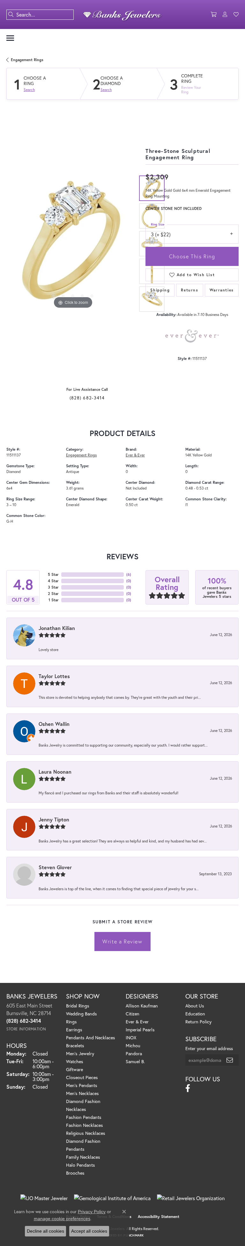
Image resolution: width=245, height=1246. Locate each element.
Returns (189, 290)
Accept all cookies (89, 1231)
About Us (194, 1006)
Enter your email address (209, 1048)
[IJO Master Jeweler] (44, 1198)
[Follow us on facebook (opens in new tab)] (187, 1088)
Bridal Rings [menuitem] (77, 1006)
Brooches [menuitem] (75, 1173)
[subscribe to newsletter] (230, 1060)
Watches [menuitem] (74, 1061)
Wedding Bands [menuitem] (81, 1014)
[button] (213, 14)
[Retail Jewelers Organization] (191, 1198)
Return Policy (198, 1022)
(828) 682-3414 (87, 398)
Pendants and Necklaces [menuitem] (90, 1038)
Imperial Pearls (140, 1030)
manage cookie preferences (62, 1218)
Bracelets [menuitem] (75, 1045)
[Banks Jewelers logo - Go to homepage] (122, 14)
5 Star (53, 574)
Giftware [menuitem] (74, 1069)
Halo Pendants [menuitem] (80, 1165)
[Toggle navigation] (10, 38)
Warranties (222, 290)
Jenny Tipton (54, 819)
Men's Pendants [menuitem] (81, 1085)
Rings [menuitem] (71, 1022)
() (128, 574)
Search (29, 90)
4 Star (53, 580)
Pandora (134, 1053)
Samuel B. (135, 1061)
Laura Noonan (55, 771)
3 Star (53, 587)
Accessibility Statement (158, 1216)
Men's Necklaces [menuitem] (82, 1093)
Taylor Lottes (54, 676)
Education (195, 1014)
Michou (133, 1045)
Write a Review (122, 941)
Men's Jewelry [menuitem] (80, 1053)
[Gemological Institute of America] (112, 1198)
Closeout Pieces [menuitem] (82, 1077)
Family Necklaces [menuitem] (83, 1157)
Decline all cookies (45, 1231)
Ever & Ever (135, 455)
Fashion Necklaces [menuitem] (84, 1125)
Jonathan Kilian (57, 628)
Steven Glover (55, 867)
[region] (72, 243)
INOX (131, 1038)
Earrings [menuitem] (74, 1030)
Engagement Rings (27, 59)
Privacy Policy (92, 1211)
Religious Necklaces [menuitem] (85, 1133)
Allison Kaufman (142, 1006)
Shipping (160, 290)
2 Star (53, 593)
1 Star (53, 600)
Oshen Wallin (54, 723)
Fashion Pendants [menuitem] (83, 1117)
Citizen (132, 1014)
